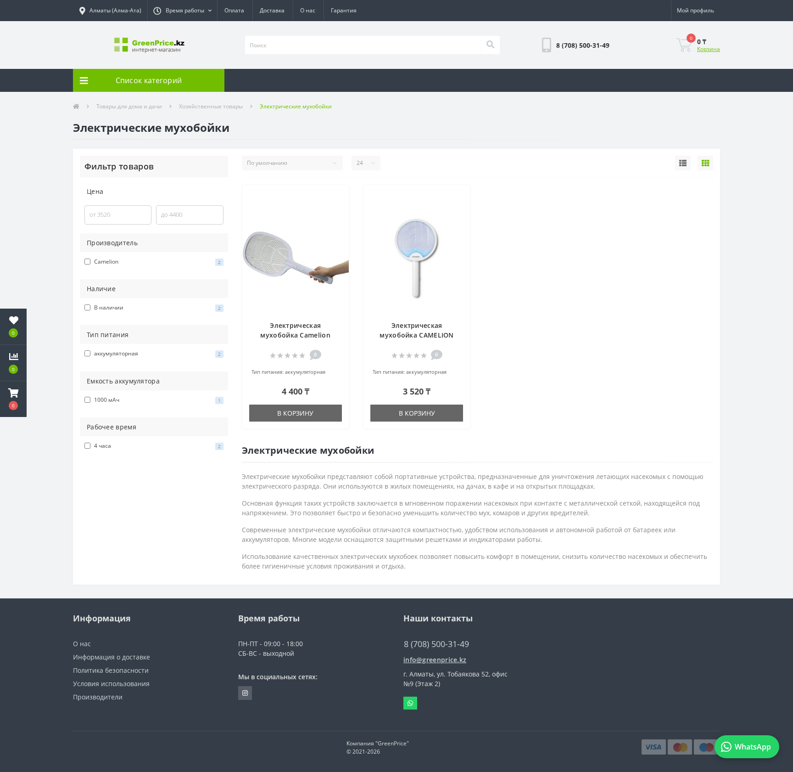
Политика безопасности (111, 670)
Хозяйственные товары (211, 106)
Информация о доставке (111, 657)
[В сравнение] (337, 211)
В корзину (295, 413)
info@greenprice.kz (434, 659)
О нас (307, 10)
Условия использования (111, 683)
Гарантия (344, 10)
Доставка (272, 10)
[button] (182, 10)
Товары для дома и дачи (129, 106)
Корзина (708, 49)
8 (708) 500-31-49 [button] (436, 644)
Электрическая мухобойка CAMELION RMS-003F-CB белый (416, 335)
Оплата (234, 10)
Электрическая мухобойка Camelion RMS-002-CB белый (295, 335)
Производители (98, 697)
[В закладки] (337, 197)
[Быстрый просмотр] (337, 224)
